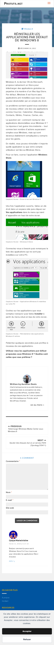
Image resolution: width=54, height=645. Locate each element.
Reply (12, 561)
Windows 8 (28, 29)
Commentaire (13, 461)
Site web (10, 508)
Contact (5, 601)
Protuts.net (13, 3)
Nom (9, 492)
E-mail (9, 500)
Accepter (27, 631)
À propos (5, 597)
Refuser (27, 639)
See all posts (36, 405)
